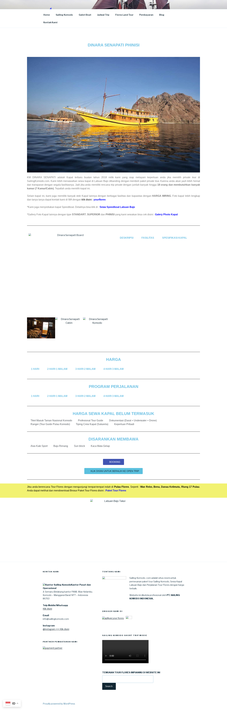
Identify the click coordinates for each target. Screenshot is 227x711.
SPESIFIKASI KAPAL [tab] (174, 237)
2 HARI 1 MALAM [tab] (57, 369)
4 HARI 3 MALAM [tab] (113, 369)
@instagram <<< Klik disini (56, 629)
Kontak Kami (50, 22)
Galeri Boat (85, 14)
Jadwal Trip (103, 14)
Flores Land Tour (124, 14)
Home (46, 14)
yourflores (100, 199)
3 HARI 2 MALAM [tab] (85, 369)
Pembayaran (146, 14)
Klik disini (47, 608)
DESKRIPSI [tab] (126, 237)
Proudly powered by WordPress (59, 703)
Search (109, 686)
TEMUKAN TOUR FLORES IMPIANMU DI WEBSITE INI (131, 672)
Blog (161, 14)
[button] (30, 328)
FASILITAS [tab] (147, 237)
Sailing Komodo (64, 14)
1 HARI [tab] (35, 369)
